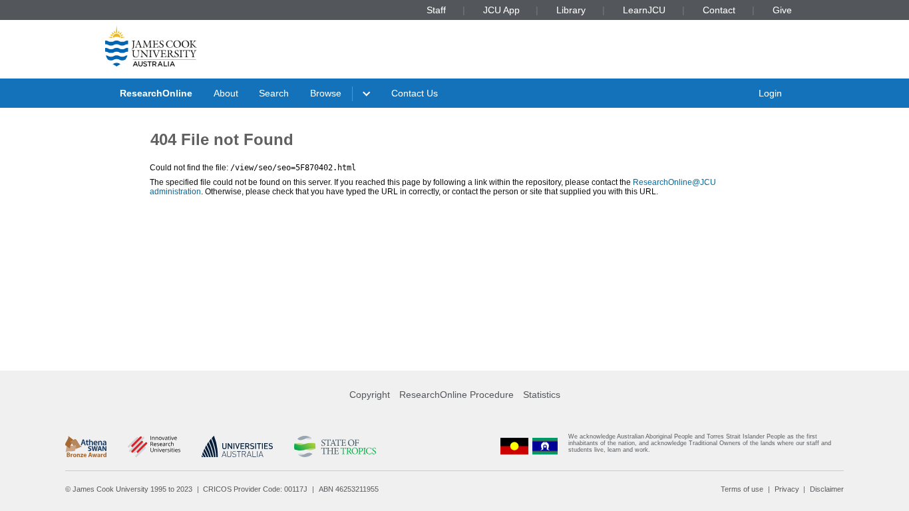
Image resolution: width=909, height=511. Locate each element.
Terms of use (742, 489)
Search (274, 93)
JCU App (501, 10)
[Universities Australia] (237, 446)
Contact (719, 10)
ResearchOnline (156, 93)
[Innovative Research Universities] (154, 446)
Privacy (787, 489)
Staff (436, 10)
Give (782, 10)
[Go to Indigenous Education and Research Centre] (514, 446)
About (226, 93)
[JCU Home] (151, 46)
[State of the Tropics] (334, 446)
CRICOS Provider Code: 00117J (255, 489)
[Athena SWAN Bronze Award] (85, 446)
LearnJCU (644, 10)
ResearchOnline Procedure (456, 394)
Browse (325, 93)
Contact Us (414, 93)
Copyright (369, 394)
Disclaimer (827, 489)
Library (571, 10)
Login (770, 93)
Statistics (541, 394)
